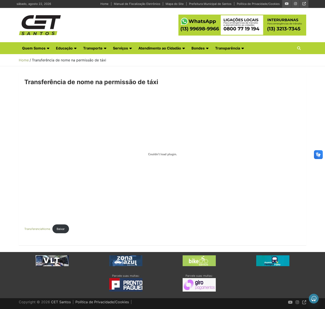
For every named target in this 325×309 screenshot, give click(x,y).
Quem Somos (34, 48)
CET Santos (61, 302)
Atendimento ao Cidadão (159, 48)
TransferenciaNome (37, 229)
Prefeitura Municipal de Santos (210, 4)
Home (104, 4)
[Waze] (314, 298)
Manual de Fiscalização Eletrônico (137, 4)
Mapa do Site (175, 4)
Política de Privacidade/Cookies (258, 4)
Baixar (61, 229)
